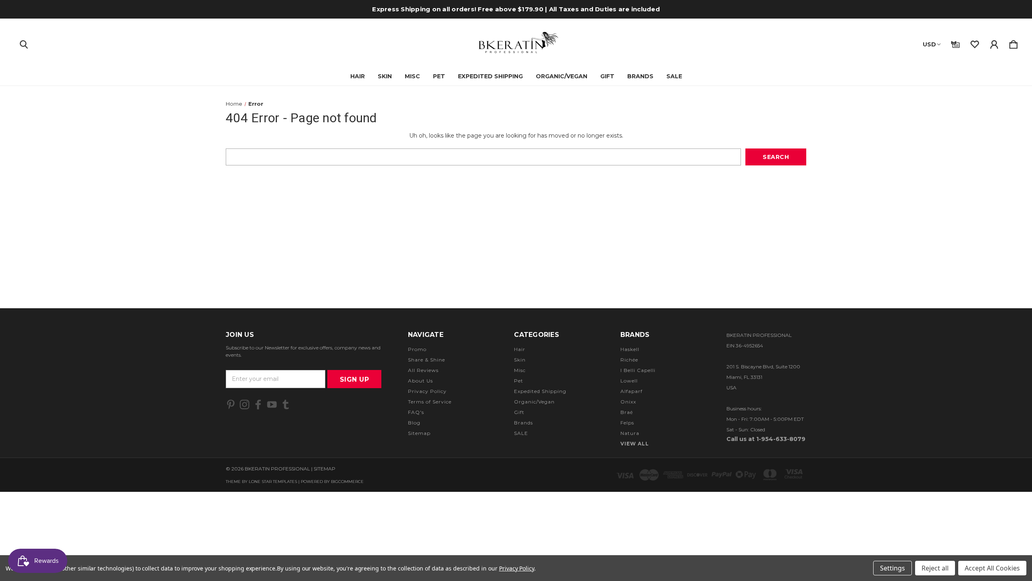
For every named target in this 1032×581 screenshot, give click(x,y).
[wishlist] (974, 43)
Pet (439, 76)
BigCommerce (347, 481)
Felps (627, 423)
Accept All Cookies (992, 568)
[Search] (23, 43)
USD (929, 44)
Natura (629, 433)
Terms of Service (430, 402)
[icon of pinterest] (231, 404)
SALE (674, 76)
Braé (626, 412)
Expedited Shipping (490, 76)
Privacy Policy (427, 391)
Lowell (629, 381)
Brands (640, 76)
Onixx (628, 402)
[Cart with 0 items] (1013, 43)
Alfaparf (631, 391)
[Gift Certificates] (955, 43)
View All (634, 444)
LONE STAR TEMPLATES (273, 481)
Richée (629, 360)
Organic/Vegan (561, 76)
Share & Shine (426, 360)
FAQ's (416, 412)
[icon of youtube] (272, 404)
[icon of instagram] (244, 404)
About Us (420, 381)
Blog (414, 423)
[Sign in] (994, 43)
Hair (357, 76)
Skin (385, 76)
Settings (892, 568)
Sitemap (419, 433)
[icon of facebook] (258, 404)
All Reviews (423, 370)
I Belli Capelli (637, 370)
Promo (417, 349)
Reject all (935, 568)
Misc (412, 76)
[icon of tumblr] (286, 404)
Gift (607, 76)
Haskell (629, 349)
